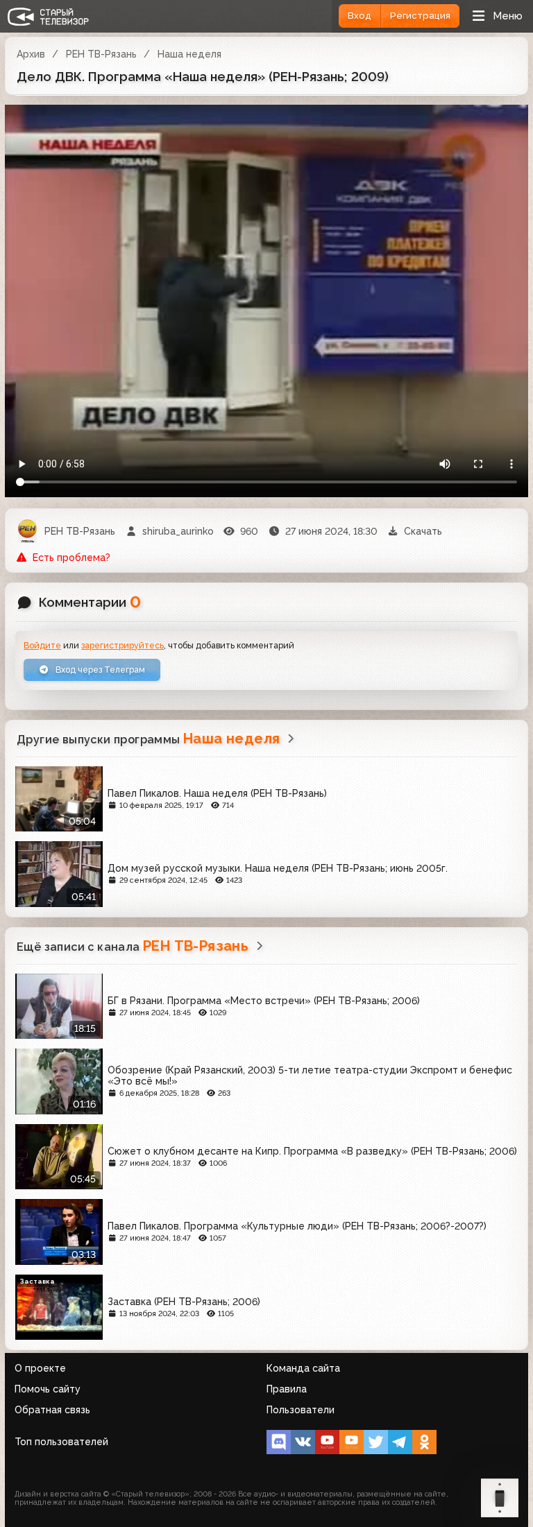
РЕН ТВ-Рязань (101, 54)
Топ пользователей (61, 1441)
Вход (359, 15)
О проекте (40, 1368)
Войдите (42, 645)
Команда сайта (303, 1368)
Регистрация (420, 15)
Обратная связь (52, 1409)
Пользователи (300, 1409)
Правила (286, 1389)
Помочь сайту (48, 1389)
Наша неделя (189, 54)
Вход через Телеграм (99, 669)
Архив (31, 54)
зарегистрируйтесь (122, 645)
